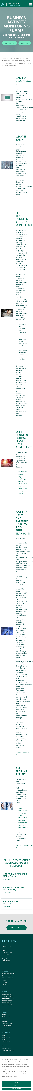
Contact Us (6, 946)
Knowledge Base (7, 1000)
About (4, 1012)
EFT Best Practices (7, 996)
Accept (16, 1082)
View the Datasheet (22, 752)
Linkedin (9, 966)
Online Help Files (7, 1003)
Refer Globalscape (7, 1023)
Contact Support (7, 994)
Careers (4, 1021)
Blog (3, 1035)
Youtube (15, 966)
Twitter (6, 966)
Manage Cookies (16, 1088)
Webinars (5, 1044)
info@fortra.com (7, 1025)
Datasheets (5, 1046)
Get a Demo (16, 927)
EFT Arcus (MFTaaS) (7, 978)
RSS (12, 966)
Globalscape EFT (7, 976)
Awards (4, 1015)
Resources (6, 1033)
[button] (7, 97)
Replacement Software (8, 998)
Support (5, 992)
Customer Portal (7, 1005)
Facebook (3, 966)
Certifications (6, 1017)
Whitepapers (6, 1037)
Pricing (4, 980)
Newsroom (5, 1019)
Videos (4, 1039)
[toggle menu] (30, 4)
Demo (4, 984)
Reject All (16, 1085)
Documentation (6, 1048)
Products (6, 971)
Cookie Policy (8, 1061)
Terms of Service (19, 1061)
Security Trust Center (8, 1050)
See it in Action (9, 43)
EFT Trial (4, 982)
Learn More (24, 43)
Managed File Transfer (8, 973)
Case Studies (6, 1041)
